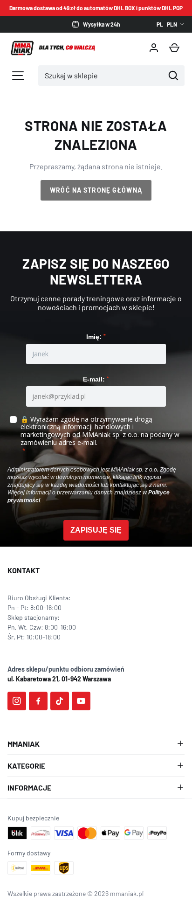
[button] (174, 48)
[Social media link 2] (38, 701)
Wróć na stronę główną (96, 190)
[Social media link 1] (16, 701)
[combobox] (101, 75)
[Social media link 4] (81, 701)
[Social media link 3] (59, 701)
